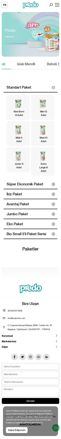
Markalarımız (9, 341)
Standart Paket (19, 87)
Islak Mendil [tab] (26, 64)
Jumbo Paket (17, 214)
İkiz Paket (14, 194)
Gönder (30, 400)
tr (4, 4)
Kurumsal (7, 335)
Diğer (5, 346)
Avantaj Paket (18, 204)
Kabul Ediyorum (16, 430)
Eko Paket (15, 224)
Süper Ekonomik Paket (25, 184)
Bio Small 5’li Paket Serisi (26, 234)
